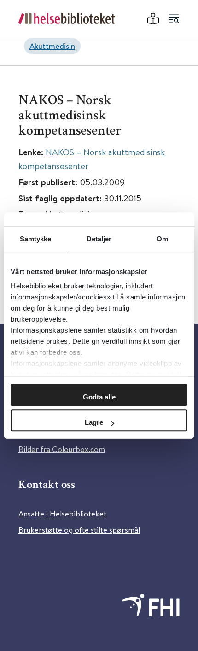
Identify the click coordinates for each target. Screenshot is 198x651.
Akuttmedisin (52, 46)
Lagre (94, 422)
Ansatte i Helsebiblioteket (62, 513)
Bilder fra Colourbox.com (61, 449)
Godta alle (99, 397)
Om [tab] (162, 239)
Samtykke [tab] (36, 239)
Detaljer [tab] (99, 239)
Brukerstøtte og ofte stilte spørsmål (79, 529)
